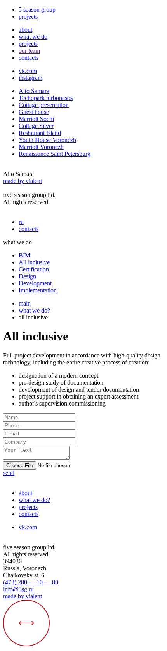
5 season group (37, 9)
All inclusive (34, 262)
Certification (34, 269)
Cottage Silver (36, 126)
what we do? (34, 310)
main (25, 303)
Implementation (38, 290)
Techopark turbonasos (46, 98)
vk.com (28, 70)
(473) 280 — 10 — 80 (30, 582)
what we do (33, 36)
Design (27, 276)
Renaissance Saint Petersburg (54, 153)
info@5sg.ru (18, 589)
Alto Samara (34, 91)
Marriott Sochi (36, 119)
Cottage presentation (44, 105)
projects (28, 16)
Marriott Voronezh (41, 146)
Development (35, 283)
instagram (30, 77)
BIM (24, 255)
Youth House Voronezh (47, 139)
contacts (28, 57)
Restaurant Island (40, 133)
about (25, 29)
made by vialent (22, 181)
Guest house (34, 112)
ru (21, 222)
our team (29, 50)
